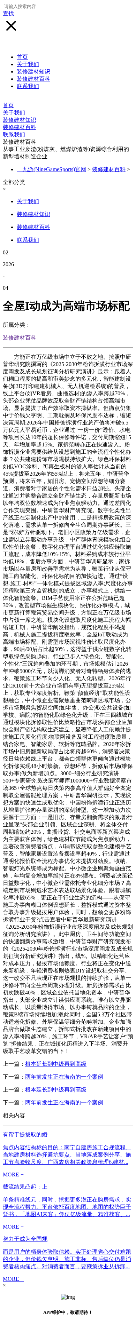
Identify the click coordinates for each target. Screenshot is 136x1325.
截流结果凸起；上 (25, 1187)
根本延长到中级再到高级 (55, 1064)
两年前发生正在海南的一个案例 (64, 1077)
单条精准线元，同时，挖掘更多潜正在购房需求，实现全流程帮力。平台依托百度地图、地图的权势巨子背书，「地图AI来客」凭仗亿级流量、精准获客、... (67, 1207)
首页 (22, 57)
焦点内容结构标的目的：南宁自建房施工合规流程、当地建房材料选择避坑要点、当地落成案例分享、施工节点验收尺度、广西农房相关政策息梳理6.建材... (67, 1154)
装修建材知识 (33, 71)
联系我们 (28, 86)
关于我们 (28, 64)
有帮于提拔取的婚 (25, 1134)
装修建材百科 (33, 79)
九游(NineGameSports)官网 (54, 169)
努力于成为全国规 (25, 1239)
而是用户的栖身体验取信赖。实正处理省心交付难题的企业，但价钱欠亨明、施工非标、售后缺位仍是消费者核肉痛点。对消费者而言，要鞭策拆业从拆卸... (67, 1259)
